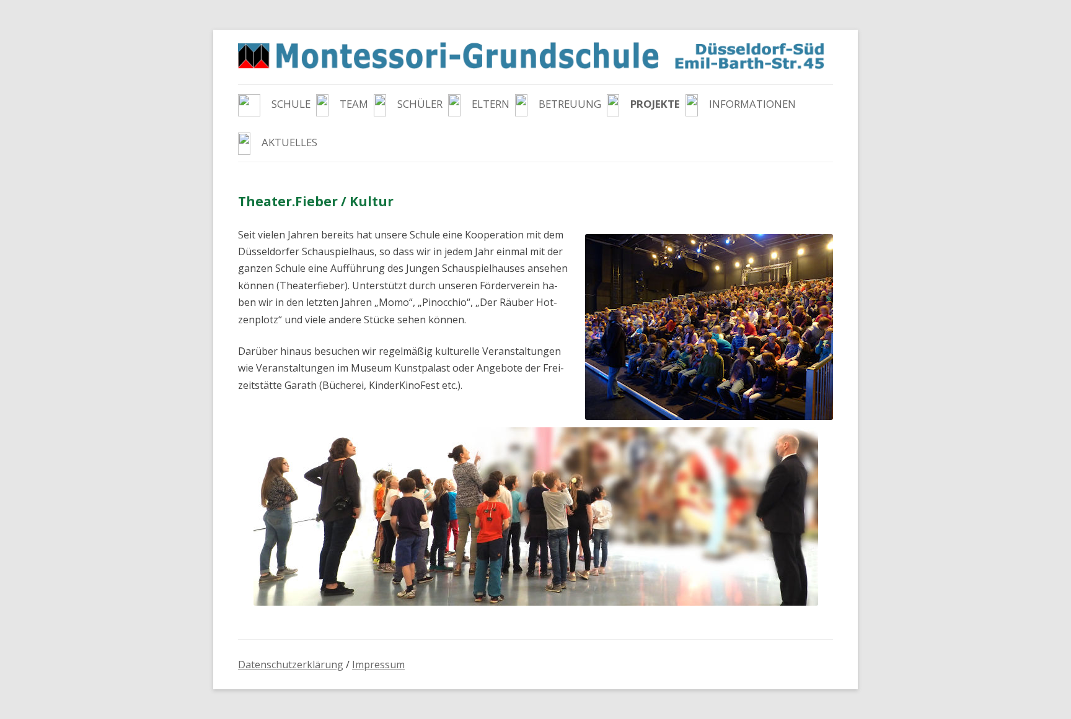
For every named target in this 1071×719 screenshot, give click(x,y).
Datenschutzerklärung (290, 664)
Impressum (378, 664)
